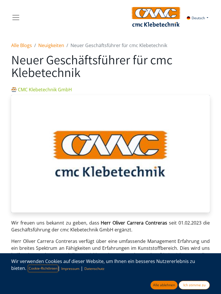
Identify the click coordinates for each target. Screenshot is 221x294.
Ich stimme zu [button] (194, 285)
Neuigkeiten (51, 45)
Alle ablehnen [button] (164, 285)
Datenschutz (94, 268)
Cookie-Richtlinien (43, 268)
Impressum (70, 268)
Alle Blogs (21, 45)
